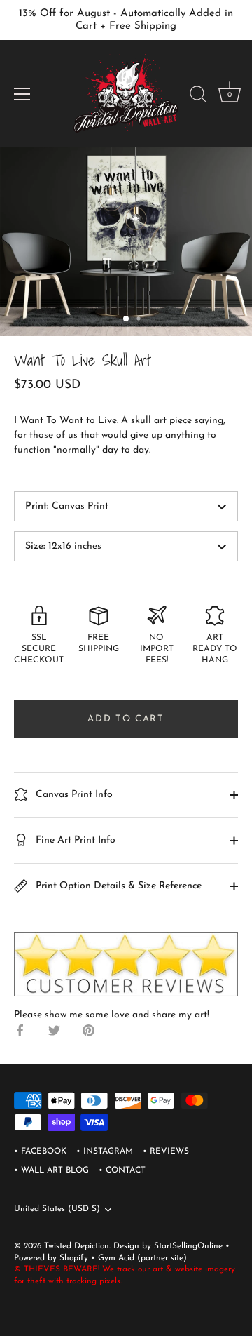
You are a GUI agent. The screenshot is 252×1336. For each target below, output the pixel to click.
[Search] (198, 96)
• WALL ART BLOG (51, 1170)
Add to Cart (126, 718)
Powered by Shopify (52, 1258)
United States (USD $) (57, 1209)
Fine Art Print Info (74, 840)
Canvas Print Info (73, 794)
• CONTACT (122, 1170)
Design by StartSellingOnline (169, 1246)
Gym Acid (116, 1258)
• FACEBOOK (40, 1151)
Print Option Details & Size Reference (117, 886)
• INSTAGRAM (104, 1151)
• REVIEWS (166, 1151)
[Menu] (22, 94)
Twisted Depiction (76, 1246)
